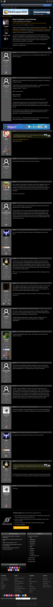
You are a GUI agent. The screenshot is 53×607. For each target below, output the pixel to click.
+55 (6, 297)
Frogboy (6, 339)
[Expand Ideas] (29, 546)
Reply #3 (14, 131)
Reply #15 (15, 432)
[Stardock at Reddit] (9, 570)
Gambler (6, 316)
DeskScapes (3, 585)
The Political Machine (19, 586)
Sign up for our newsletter (8, 598)
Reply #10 (15, 308)
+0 (6, 68)
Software (3, 575)
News (30, 585)
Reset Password (46, 585)
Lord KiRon (6, 60)
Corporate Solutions (5, 579)
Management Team (33, 581)
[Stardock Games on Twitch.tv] (15, 567)
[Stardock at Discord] (11, 570)
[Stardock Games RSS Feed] (18, 570)
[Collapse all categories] (51, 535)
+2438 (6, 346)
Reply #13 (15, 385)
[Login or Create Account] (47, 1)
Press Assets (31, 586)
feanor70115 (6, 394)
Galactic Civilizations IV (19, 581)
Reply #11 (15, 331)
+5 (6, 423)
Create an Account (46, 581)
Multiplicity (3, 586)
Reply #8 (14, 258)
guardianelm (6, 371)
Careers (30, 583)
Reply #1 (14, 52)
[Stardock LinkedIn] (16, 570)
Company (31, 575)
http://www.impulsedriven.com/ (20, 139)
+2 (6, 196)
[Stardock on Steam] (19, 567)
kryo (6, 237)
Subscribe (34, 598)
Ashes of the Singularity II (19, 578)
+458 (6, 244)
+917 (6, 145)
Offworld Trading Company (20, 588)
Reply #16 (15, 461)
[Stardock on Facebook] (10, 567)
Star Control (17, 585)
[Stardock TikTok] (13, 570)
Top (50, 52)
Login (15, 7)
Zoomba (6, 26)
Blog (30, 579)
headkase (6, 189)
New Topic (47, 5)
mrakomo (6, 415)
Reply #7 (14, 229)
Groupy (2, 588)
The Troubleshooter (6, 211)
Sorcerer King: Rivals (18, 592)
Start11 (2, 581)
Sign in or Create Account (21, 527)
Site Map (35, 604)
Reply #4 (14, 158)
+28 (6, 274)
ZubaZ (6, 139)
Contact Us (31, 590)
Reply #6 (14, 203)
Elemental (16, 579)
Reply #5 (14, 181)
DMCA (31, 604)
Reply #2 (14, 77)
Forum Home (6, 7)
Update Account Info (47, 586)
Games (16, 575)
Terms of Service (26, 604)
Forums (30, 592)
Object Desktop (4, 578)
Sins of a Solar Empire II (19, 583)
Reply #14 (15, 406)
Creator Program (32, 588)
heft (6, 266)
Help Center (45, 578)
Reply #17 (15, 485)
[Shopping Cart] (49, 1)
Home (3, 16)
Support (45, 575)
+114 (6, 33)
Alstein (6, 291)
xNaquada (6, 86)
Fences (2, 583)
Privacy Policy (18, 604)
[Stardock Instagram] (17, 567)
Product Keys (45, 583)
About (30, 578)
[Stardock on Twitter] (8, 567)
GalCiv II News (8, 16)
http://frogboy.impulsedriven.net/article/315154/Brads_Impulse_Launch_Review (29, 23)
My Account (45, 579)
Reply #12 (15, 362)
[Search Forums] (52, 1)
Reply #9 (14, 283)
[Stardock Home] (4, 1)
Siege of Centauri (18, 590)
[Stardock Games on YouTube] (12, 567)
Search (11, 7)
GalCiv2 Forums (29, 25)
